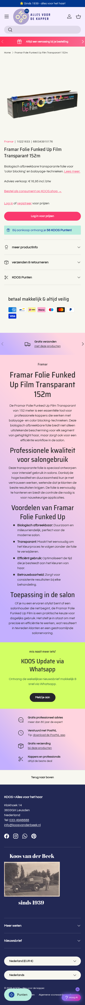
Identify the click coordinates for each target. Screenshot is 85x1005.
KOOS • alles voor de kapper (28, 988)
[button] (78, 16)
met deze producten (47, 346)
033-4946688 (19, 820)
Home (7, 52)
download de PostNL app (49, 735)
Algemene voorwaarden (52, 994)
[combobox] (42, 30)
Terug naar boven (42, 777)
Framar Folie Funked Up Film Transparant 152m (41, 52)
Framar (9, 141)
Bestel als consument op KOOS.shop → (33, 191)
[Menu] (6, 16)
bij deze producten (40, 748)
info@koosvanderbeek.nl (22, 825)
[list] (42, 97)
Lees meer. (72, 171)
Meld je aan (42, 697)
